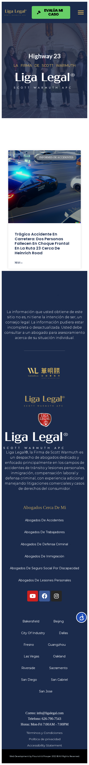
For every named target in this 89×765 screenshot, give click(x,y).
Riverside (28, 668)
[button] (81, 12)
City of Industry (33, 633)
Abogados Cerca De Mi (44, 507)
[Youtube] (32, 596)
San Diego (29, 680)
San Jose (45, 691)
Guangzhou (57, 645)
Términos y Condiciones (44, 733)
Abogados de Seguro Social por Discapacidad (44, 568)
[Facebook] (44, 596)
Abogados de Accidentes (44, 520)
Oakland (59, 656)
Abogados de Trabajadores (44, 532)
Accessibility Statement (44, 745)
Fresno (29, 645)
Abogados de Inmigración (44, 556)
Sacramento (58, 668)
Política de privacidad (44, 739)
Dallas (63, 633)
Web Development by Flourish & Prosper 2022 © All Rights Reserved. (45, 756)
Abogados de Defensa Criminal (44, 544)
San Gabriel (59, 680)
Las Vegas (31, 656)
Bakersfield (30, 621)
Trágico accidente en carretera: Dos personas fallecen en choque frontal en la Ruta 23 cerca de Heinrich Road (42, 243)
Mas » (18, 262)
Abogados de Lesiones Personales (44, 580)
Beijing (58, 621)
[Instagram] (56, 596)
